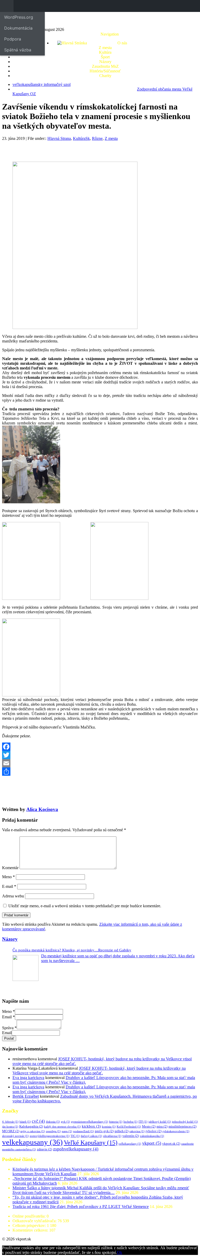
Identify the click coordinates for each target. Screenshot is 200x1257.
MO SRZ (10, 1131)
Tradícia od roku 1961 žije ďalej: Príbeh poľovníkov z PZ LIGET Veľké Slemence (80, 1206)
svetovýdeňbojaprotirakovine (50, 1136)
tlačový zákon (91, 1136)
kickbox (91, 1126)
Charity (105, 75)
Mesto (148, 1126)
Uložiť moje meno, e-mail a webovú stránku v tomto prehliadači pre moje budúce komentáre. (84, 906)
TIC (75, 1136)
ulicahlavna (112, 1136)
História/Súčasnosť (105, 71)
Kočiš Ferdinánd (129, 1126)
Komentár (10, 868)
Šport (105, 57)
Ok (119, 1252)
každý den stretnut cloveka (62, 1126)
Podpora (12, 39)
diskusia (53, 1121)
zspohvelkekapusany (75, 1148)
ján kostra (10, 1126)
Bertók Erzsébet (25, 1096)
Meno (8, 877)
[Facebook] (100, 747)
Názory (105, 61)
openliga (53, 1131)
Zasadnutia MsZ (105, 66)
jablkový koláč (159, 1121)
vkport (151, 1143)
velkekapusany (32, 1142)
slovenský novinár (15, 1136)
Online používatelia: (29, 1216)
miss (162, 1126)
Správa (9, 1028)
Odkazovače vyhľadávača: (35, 1221)
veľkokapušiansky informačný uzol (41, 84)
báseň (25, 1121)
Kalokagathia (31, 1126)
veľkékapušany (129, 1143)
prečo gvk (104, 1131)
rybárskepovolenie (175, 1131)
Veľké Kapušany (90, 1142)
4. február (10, 1121)
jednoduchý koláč (185, 1121)
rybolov (153, 1131)
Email (8, 1017)
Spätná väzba (17, 49)
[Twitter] (100, 755)
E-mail (9, 886)
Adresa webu (13, 896)
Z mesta (105, 47)
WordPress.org (18, 17)
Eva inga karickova (28, 1077)
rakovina (137, 1131)
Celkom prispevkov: (29, 1225)
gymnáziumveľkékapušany (89, 1121)
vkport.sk (171, 1143)
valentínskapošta (152, 1136)
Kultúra (105, 52)
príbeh (121, 1131)
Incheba (130, 1121)
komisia (109, 1126)
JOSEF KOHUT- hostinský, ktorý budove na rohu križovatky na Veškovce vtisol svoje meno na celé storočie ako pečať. (99, 1070)
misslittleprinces (182, 1126)
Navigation (110, 34)
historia (115, 1121)
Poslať (9, 1038)
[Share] (100, 771)
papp (67, 1131)
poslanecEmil (83, 1131)
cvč (38, 1121)
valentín (130, 1136)
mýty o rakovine (32, 1131)
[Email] (100, 763)
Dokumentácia (18, 28)
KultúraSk (81, 138)
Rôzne (97, 138)
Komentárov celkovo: (30, 1230)
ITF (143, 1121)
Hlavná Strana (59, 138)
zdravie (44, 1149)
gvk (65, 1121)
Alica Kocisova (42, 809)
